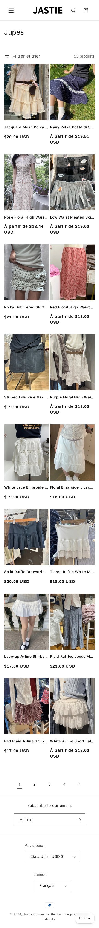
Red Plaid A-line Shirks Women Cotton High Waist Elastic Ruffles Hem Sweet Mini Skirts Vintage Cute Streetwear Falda (26, 741)
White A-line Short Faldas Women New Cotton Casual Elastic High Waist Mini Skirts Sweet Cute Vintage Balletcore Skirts (72, 741)
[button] (11, 10)
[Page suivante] (79, 784)
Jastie (27, 914)
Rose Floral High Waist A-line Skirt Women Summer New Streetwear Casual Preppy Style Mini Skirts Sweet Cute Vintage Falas (26, 217)
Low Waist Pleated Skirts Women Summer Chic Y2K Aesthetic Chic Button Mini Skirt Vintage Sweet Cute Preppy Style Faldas (72, 217)
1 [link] (19, 784)
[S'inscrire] (79, 819)
